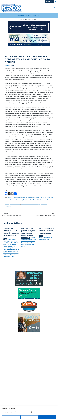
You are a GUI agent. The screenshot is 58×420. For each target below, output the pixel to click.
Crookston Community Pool (18, 199)
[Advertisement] (29, 344)
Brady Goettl (14, 241)
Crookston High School (30, 239)
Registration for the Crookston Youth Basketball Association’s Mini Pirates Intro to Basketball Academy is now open (29, 232)
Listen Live (49, 1)
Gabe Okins (6, 244)
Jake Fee (23, 202)
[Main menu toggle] (55, 8)
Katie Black (10, 246)
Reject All (29, 417)
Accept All (47, 417)
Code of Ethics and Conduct (36, 197)
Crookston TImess (31, 199)
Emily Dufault (14, 242)
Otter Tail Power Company (38, 202)
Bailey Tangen (6, 241)
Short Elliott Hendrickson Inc (29, 204)
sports (27, 237)
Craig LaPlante (7, 242)
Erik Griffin (30, 242)
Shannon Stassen (15, 204)
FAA (38, 199)
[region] (29, 413)
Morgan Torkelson (12, 248)
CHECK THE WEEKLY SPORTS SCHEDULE (29, 15)
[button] (55, 1)
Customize (11, 417)
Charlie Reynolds (22, 197)
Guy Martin (17, 202)
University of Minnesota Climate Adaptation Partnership (11, 253)
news (12, 65)
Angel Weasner (12, 197)
